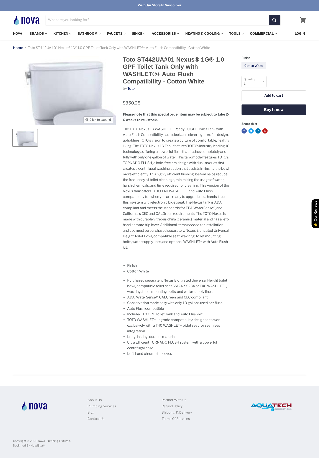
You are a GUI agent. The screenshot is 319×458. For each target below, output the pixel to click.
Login (300, 34)
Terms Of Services (176, 419)
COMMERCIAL (262, 34)
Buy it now (274, 109)
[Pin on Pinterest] (265, 131)
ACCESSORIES (164, 34)
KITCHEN (61, 34)
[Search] (274, 20)
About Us (94, 400)
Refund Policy (172, 406)
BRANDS (37, 34)
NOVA (17, 34)
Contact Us (96, 419)
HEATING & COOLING (202, 34)
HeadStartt (38, 445)
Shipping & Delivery (177, 412)
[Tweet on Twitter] (251, 131)
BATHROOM (88, 34)
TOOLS (235, 34)
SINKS (137, 34)
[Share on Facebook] (244, 131)
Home (18, 48)
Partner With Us (174, 400)
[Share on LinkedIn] (258, 131)
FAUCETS (115, 34)
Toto (131, 88)
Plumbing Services (101, 406)
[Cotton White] (254, 70)
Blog (90, 412)
